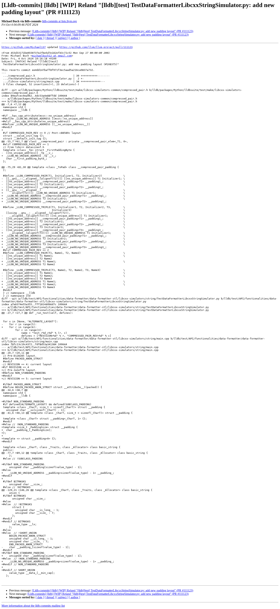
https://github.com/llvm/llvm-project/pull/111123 (96, 47)
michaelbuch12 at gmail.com (52, 55)
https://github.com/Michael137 (24, 47)
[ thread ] (50, 38)
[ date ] (40, 38)
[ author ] (74, 38)
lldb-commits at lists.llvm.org (59, 21)
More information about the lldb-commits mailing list (33, 605)
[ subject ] (62, 38)
